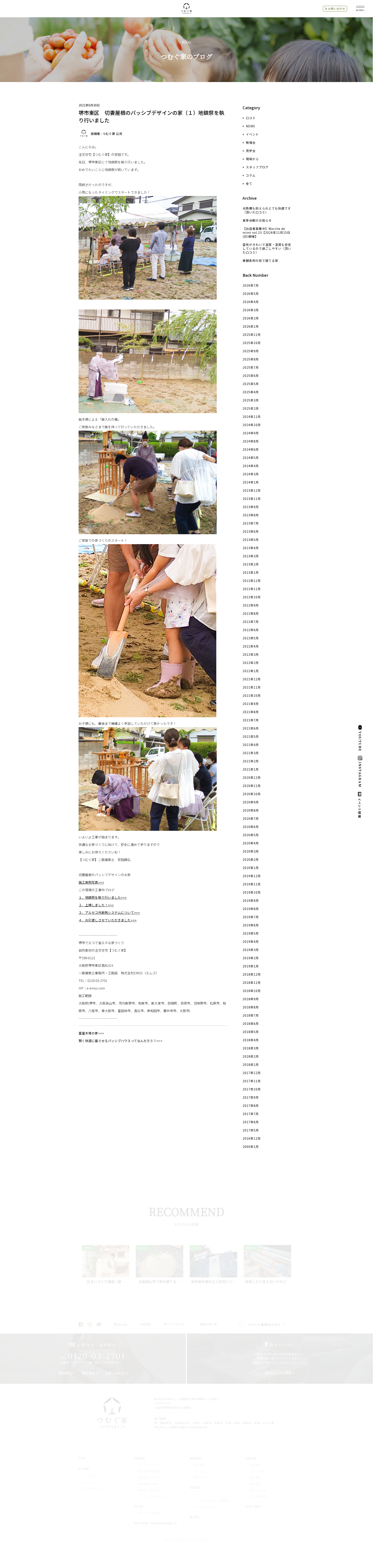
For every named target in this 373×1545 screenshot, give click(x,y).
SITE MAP (253, 1506)
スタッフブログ (257, 167)
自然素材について (149, 1477)
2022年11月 (252, 589)
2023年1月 (251, 572)
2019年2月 (251, 958)
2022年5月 (251, 638)
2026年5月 (251, 293)
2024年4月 (251, 466)
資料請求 (65, 1373)
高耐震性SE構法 (148, 1483)
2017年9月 (251, 1097)
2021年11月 (252, 687)
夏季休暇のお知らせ (257, 220)
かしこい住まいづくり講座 (211, 1500)
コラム (251, 175)
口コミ (251, 118)
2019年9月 (251, 900)
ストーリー (89, 1481)
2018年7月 (251, 1015)
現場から (252, 159)
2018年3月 (251, 1048)
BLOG (194, 1517)
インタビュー (202, 1471)
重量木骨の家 (208, 1324)
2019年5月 (251, 933)
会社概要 (255, 1465)
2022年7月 (251, 621)
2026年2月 (251, 318)
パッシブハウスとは (151, 1465)
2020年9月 (251, 802)
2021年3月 (251, 753)
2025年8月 (251, 359)
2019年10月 (252, 892)
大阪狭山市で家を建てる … (159, 1281)
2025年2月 (251, 408)
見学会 (251, 150)
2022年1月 (251, 671)
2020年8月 (251, 810)
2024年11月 (252, 416)
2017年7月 (251, 1114)
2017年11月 (252, 1081)
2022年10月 (252, 597)
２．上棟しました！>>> (96, 905)
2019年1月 (251, 966)
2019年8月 (251, 909)
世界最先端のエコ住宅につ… (213, 1281)
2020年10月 (252, 794)
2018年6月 (251, 1023)
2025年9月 (251, 351)
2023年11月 (252, 498)
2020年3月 (251, 851)
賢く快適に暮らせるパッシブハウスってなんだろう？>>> (120, 1040)
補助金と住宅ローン (151, 1490)
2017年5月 (251, 1130)
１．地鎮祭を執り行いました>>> (103, 897)
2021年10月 (252, 695)
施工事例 (199, 1465)
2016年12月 (252, 1138)
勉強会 (251, 142)
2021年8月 (251, 712)
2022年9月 (251, 605)
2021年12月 (252, 679)
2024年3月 (251, 474)
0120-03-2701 (93, 1355)
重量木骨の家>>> (91, 1033)
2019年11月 (252, 884)
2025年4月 (251, 392)
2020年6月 (251, 827)
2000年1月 (251, 1146)
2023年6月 (251, 531)
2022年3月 (251, 654)
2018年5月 (251, 1032)
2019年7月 (251, 917)
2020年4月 (251, 843)
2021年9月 (251, 703)
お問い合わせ (336, 8)
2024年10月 (252, 425)
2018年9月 (251, 999)
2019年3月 (251, 950)
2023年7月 (251, 523)
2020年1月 (251, 868)
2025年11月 (252, 334)
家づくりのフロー (175, 1324)
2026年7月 (251, 285)
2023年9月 (251, 507)
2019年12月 (252, 876)
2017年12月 (252, 1073)
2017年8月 (251, 1105)
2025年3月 (251, 400)
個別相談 (88, 1373)
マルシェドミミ (204, 1507)
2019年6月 (251, 925)
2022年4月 (251, 646)
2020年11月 (252, 786)
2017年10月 (252, 1089)
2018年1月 (251, 1064)
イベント (252, 134)
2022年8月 (251, 613)
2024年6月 (251, 449)
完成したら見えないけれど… (267, 1281)
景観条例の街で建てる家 (260, 260)
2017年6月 (251, 1122)
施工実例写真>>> (91, 882)
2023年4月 (251, 548)
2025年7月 (251, 367)
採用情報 (255, 1477)
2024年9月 (251, 433)
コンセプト (89, 1475)
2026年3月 (251, 310)
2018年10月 (252, 991)
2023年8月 (251, 515)
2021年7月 (251, 720)
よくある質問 (258, 1496)
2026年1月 (251, 326)
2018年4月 (251, 1040)
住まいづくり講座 (278, 1372)
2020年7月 (251, 818)
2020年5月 (251, 835)
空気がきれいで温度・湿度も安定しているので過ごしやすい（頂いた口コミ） (267, 248)
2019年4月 (251, 941)
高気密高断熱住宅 (149, 1471)
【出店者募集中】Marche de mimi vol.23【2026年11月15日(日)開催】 (266, 232)
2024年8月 (251, 441)
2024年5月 (251, 457)
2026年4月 (251, 302)
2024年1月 (251, 482)
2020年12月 (252, 777)
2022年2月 (251, 662)
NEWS (250, 126)
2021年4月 (251, 744)
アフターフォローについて (155, 1496)
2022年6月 (251, 630)
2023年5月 (251, 539)
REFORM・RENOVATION (153, 1523)
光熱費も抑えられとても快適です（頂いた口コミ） (267, 210)
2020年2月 (251, 859)
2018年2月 (251, 1056)
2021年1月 (251, 769)
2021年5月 (251, 736)
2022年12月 (252, 580)
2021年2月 (251, 761)
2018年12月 (252, 974)
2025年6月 (251, 375)
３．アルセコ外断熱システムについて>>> (109, 912)
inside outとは (92, 1488)
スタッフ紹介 (258, 1471)
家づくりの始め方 (149, 1513)
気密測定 (145, 1324)
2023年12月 (252, 490)
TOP (82, 1458)
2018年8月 (251, 1007)
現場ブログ (201, 1477)
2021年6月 (251, 728)
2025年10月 (252, 343)
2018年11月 (252, 982)
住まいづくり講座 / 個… (105, 1281)
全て (249, 183)
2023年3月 (251, 556)
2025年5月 (251, 384)
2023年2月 (251, 564)
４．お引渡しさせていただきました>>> (108, 920)
